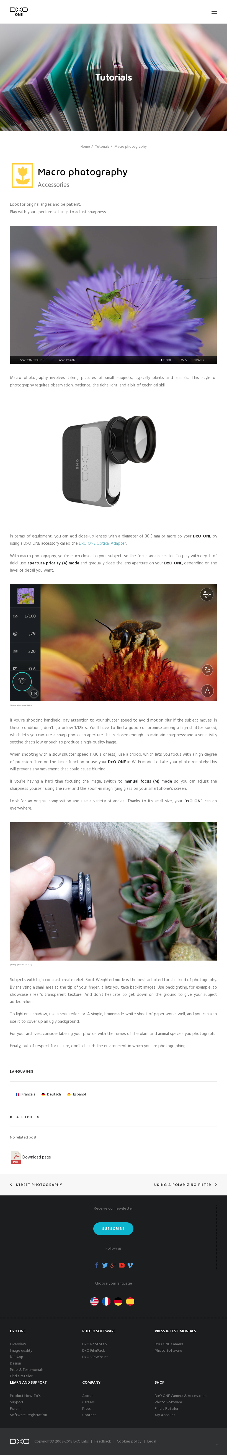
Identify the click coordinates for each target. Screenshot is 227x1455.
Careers (88, 1402)
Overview (18, 1344)
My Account (165, 1415)
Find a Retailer (166, 1409)
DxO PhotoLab (94, 1344)
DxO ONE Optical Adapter (102, 543)
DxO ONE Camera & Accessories (181, 1396)
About (87, 1396)
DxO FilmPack (93, 1351)
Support (17, 1402)
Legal (151, 1441)
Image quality (21, 1351)
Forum (15, 1409)
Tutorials (102, 147)
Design (15, 1363)
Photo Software (168, 1351)
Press (86, 1409)
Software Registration (28, 1415)
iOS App (16, 1357)
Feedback (102, 1441)
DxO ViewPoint (95, 1357)
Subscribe (113, 1228)
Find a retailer (21, 1376)
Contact (89, 1415)
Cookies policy (129, 1441)
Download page (36, 1157)
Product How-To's (25, 1396)
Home (85, 147)
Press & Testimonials (26, 1370)
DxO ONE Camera (169, 1344)
